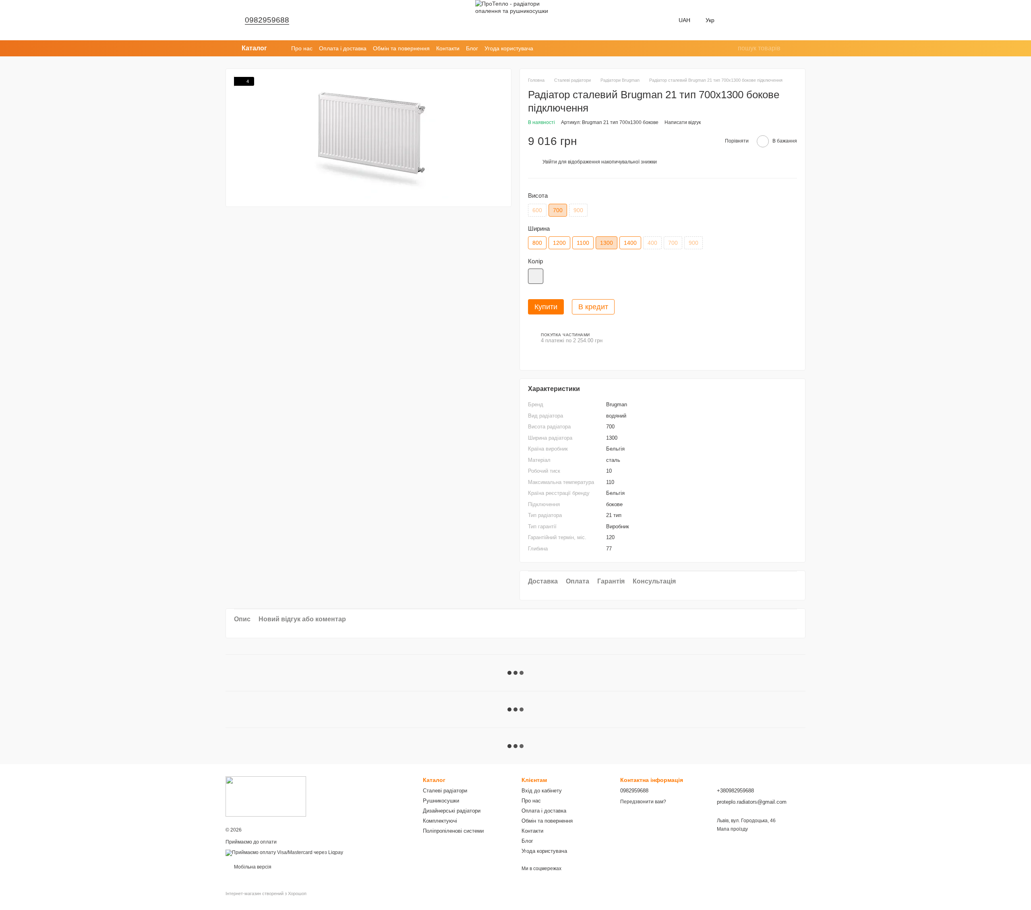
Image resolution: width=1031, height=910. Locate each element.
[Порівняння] (757, 20)
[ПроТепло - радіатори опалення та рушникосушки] (266, 796)
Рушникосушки (441, 801)
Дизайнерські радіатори (451, 811)
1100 (583, 243)
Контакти (448, 48)
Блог (472, 48)
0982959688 (267, 20)
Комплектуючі (440, 821)
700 (673, 243)
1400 (630, 243)
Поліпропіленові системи (453, 831)
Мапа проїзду (732, 829)
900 (578, 210)
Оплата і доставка (342, 48)
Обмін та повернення (401, 48)
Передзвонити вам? (643, 802)
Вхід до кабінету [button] (542, 791)
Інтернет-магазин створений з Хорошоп (266, 893)
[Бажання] (736, 20)
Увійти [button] (549, 162)
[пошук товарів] (731, 48)
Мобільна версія (252, 867)
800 (537, 243)
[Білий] (535, 276)
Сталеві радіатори (445, 791)
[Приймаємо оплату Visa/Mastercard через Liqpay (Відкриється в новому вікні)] (284, 852)
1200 (559, 243)
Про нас (302, 48)
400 (652, 243)
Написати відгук (683, 122)
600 (537, 210)
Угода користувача (508, 48)
